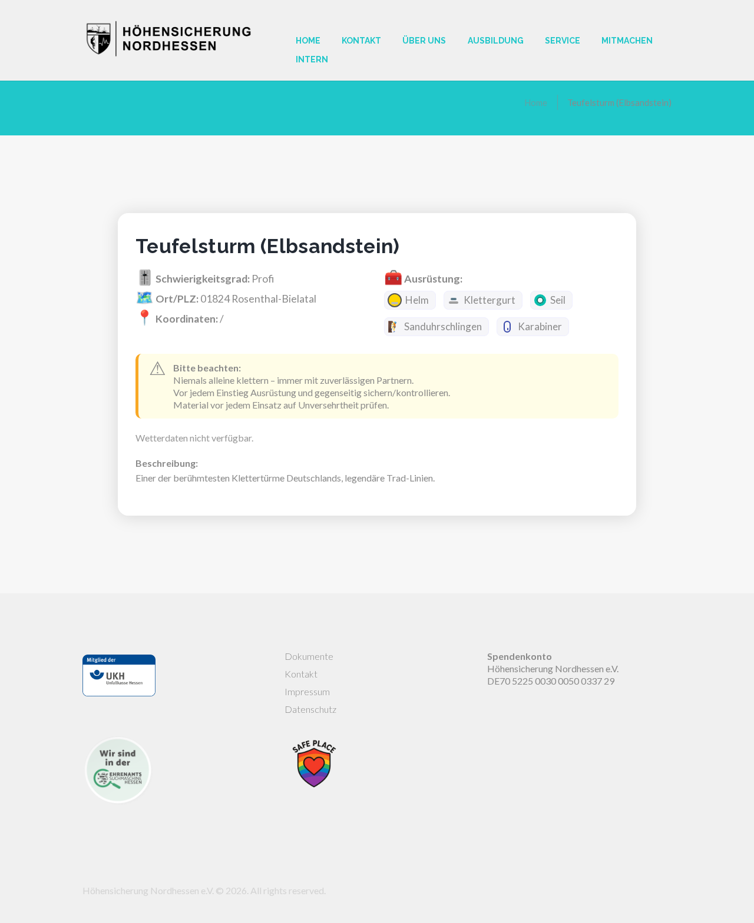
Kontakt (301, 673)
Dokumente (309, 656)
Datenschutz (310, 709)
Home (535, 102)
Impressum (307, 691)
